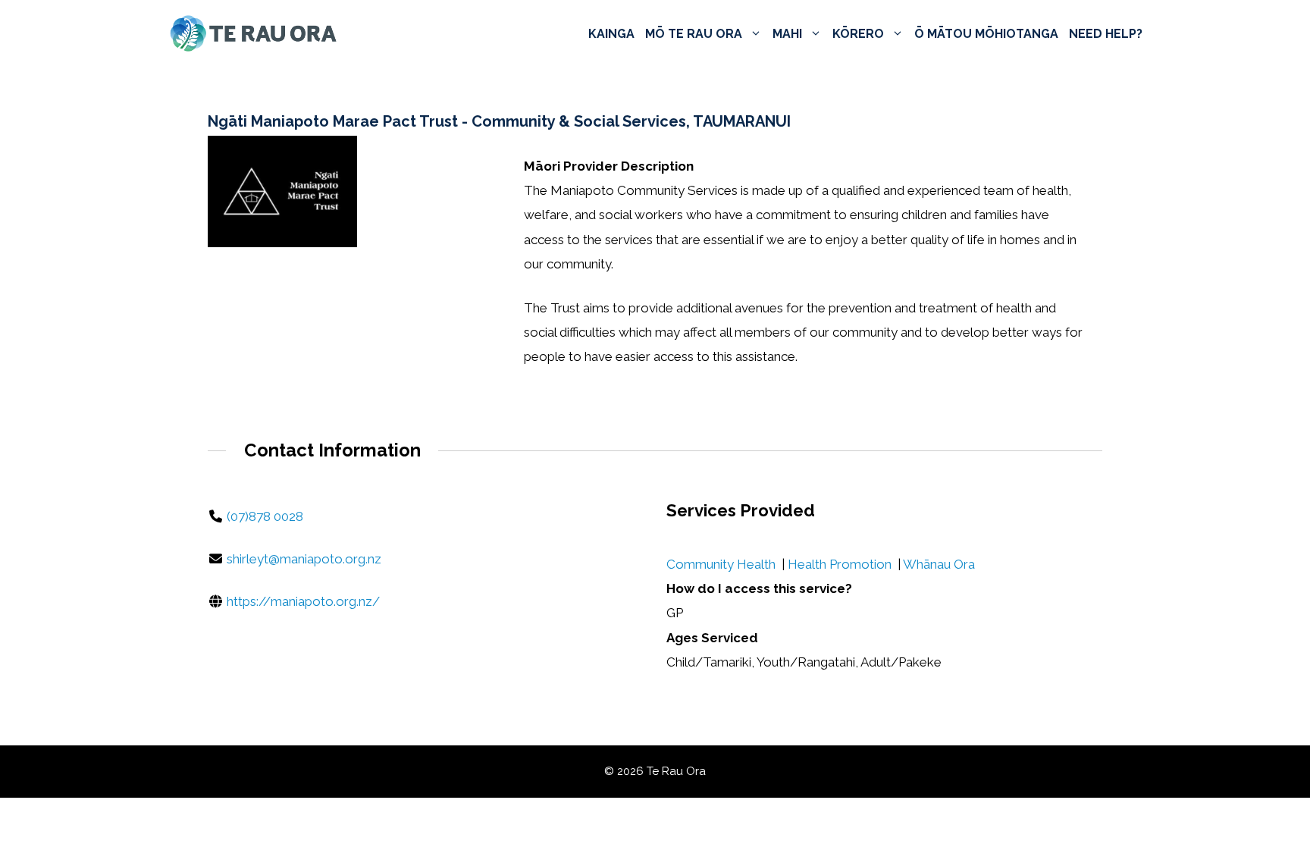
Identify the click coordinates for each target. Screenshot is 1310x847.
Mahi (787, 34)
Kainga (611, 34)
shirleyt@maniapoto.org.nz (304, 558)
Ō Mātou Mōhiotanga (986, 34)
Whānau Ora (939, 564)
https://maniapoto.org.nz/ (303, 601)
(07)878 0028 (265, 516)
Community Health (721, 564)
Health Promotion (840, 564)
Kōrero (858, 34)
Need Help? (1105, 34)
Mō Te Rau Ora (693, 34)
